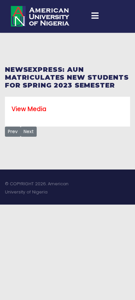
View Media (29, 109)
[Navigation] (95, 16)
